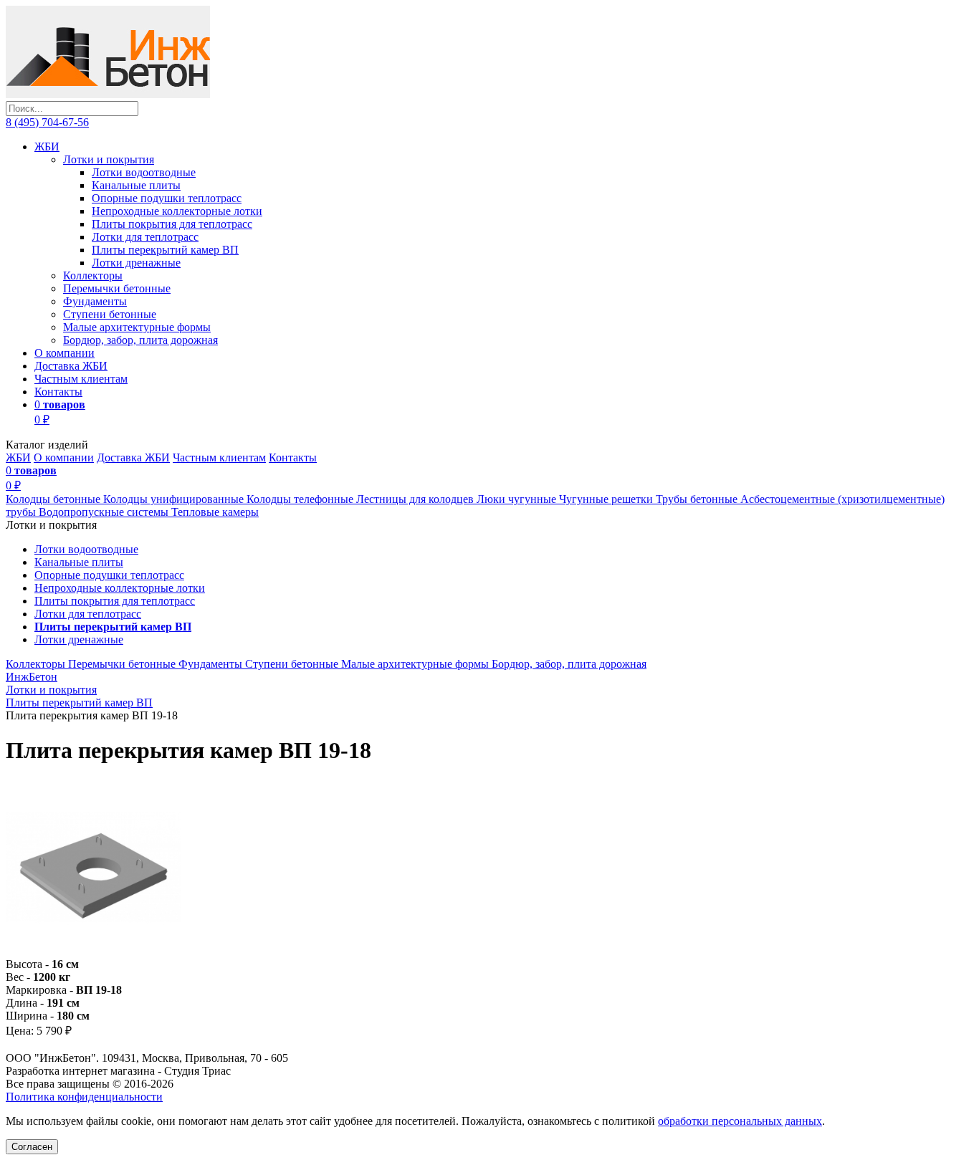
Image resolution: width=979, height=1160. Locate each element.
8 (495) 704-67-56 (47, 122)
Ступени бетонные (109, 314)
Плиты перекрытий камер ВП (165, 250)
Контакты (58, 391)
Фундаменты (95, 301)
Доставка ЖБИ (71, 366)
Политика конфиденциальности (84, 1097)
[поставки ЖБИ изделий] (108, 94)
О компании (64, 353)
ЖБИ (46, 146)
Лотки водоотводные (144, 172)
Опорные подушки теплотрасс (167, 198)
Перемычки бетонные (117, 288)
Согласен (31, 1146)
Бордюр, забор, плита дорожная (140, 340)
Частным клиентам (81, 379)
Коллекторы (93, 275)
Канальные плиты (136, 185)
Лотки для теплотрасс (145, 237)
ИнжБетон (31, 677)
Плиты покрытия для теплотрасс (172, 224)
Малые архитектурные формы (137, 327)
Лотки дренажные (136, 263)
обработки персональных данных (740, 1121)
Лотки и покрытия (108, 159)
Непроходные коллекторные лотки (177, 211)
